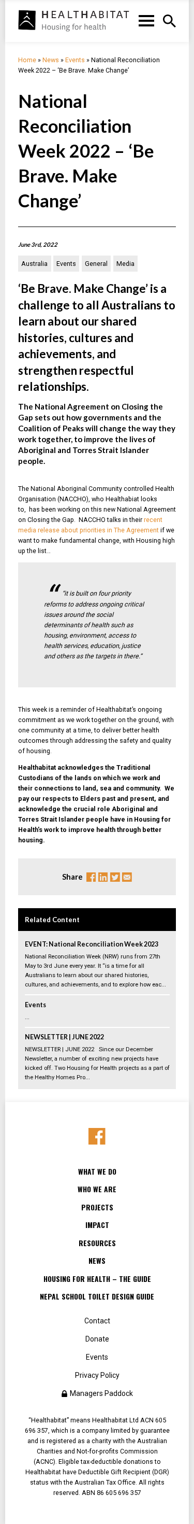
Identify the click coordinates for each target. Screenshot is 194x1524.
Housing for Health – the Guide (97, 1279)
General (96, 263)
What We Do (97, 1171)
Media (125, 263)
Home (27, 60)
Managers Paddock (101, 1393)
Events (75, 60)
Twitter (115, 877)
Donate (97, 1339)
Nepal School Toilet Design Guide (97, 1296)
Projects (97, 1207)
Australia (34, 263)
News (50, 60)
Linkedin (103, 877)
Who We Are (97, 1189)
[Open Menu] (169, 21)
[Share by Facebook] (97, 1136)
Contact (97, 1321)
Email (127, 877)
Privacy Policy (97, 1375)
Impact (97, 1225)
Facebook (91, 877)
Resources (97, 1243)
